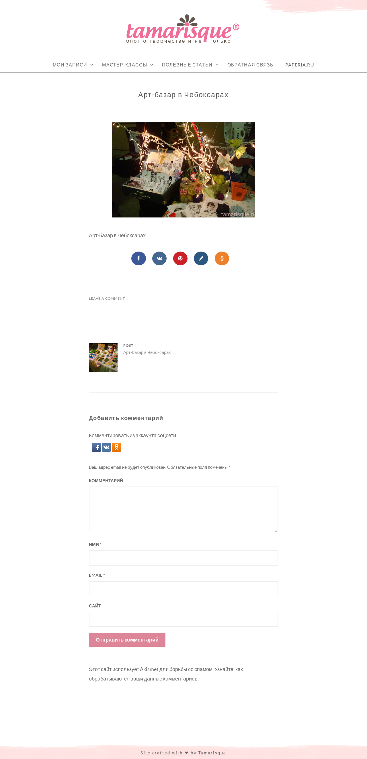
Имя (95, 544)
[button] (97, 450)
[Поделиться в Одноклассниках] (222, 258)
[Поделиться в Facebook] (138, 258)
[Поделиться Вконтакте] (159, 258)
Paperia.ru (299, 64)
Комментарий (106, 480)
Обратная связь (250, 64)
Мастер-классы (124, 64)
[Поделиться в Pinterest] (180, 258)
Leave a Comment (107, 298)
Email (97, 575)
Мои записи (70, 64)
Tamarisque (212, 752)
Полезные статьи (187, 64)
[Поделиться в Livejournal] (201, 258)
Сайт (95, 605)
